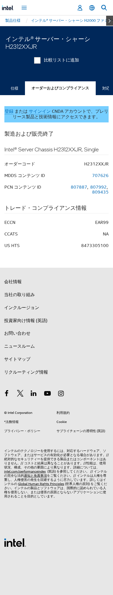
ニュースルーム (19, 346)
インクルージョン (21, 307)
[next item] (109, 21)
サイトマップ (17, 359)
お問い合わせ (17, 333)
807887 (79, 187)
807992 (98, 187)
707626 (100, 175)
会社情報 (13, 282)
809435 (100, 192)
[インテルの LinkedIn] (33, 394)
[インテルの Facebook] (6, 394)
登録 (9, 111)
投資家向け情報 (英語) (25, 320)
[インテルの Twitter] (20, 394)
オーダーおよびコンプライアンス (60, 88)
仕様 (14, 88)
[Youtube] (47, 394)
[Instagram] (61, 394)
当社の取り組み (19, 295)
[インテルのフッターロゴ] (15, 542)
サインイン (40, 111)
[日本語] (92, 7)
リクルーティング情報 (26, 372)
